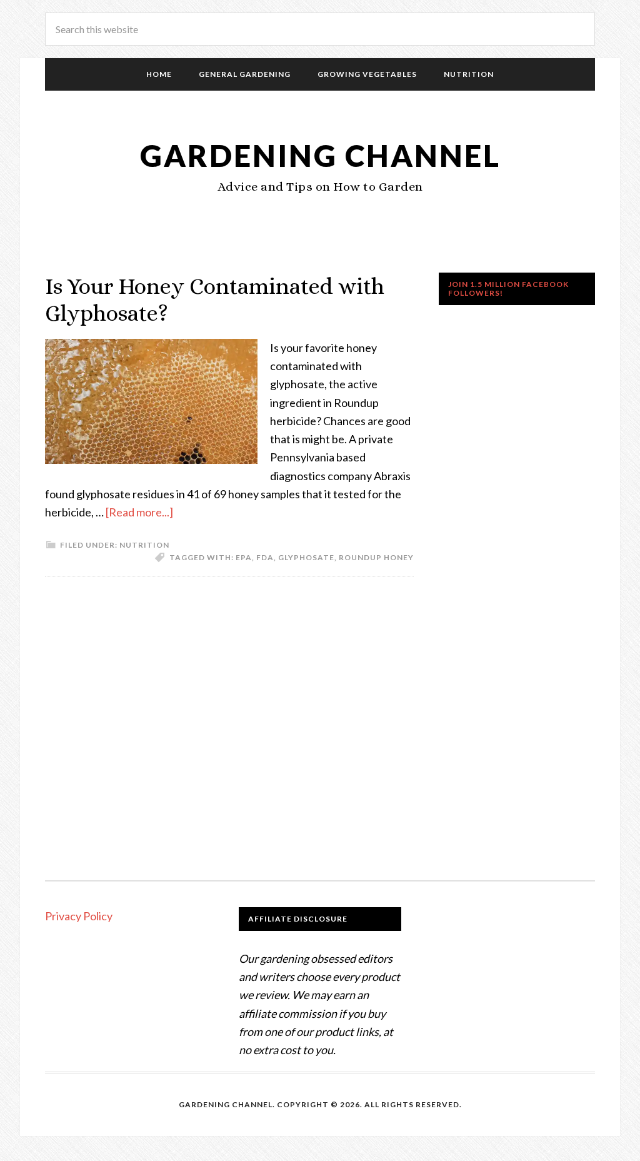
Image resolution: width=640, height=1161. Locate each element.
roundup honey (376, 557)
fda (265, 557)
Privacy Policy (78, 916)
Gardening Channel (320, 155)
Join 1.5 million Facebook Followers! (508, 288)
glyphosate (306, 557)
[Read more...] (139, 512)
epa (244, 557)
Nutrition (144, 545)
